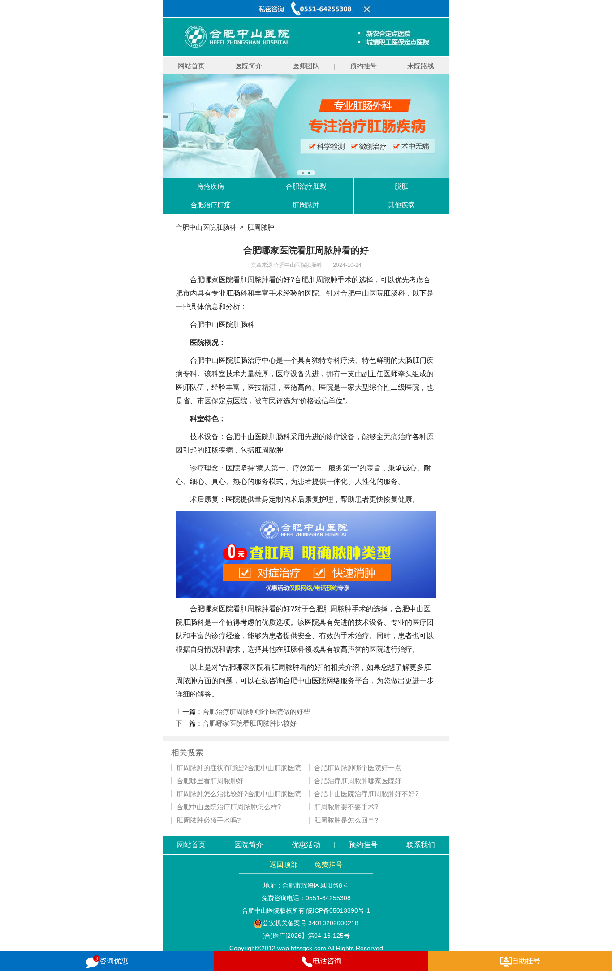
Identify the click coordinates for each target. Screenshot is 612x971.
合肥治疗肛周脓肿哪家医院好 (357, 780)
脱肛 (401, 186)
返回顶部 (283, 864)
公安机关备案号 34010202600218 (310, 923)
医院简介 (248, 66)
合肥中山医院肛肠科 (206, 227)
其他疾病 (401, 205)
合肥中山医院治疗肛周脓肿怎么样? (229, 806)
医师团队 (306, 66)
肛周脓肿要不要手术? (346, 806)
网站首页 (191, 66)
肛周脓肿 (306, 205)
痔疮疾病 (210, 186)
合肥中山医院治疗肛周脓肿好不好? (366, 793)
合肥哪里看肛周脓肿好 (210, 780)
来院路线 (420, 66)
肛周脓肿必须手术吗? (209, 820)
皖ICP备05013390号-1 (338, 910)
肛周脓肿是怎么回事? (346, 820)
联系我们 (420, 845)
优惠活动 (306, 845)
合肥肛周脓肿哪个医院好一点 (357, 767)
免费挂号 (328, 864)
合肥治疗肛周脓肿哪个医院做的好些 (256, 711)
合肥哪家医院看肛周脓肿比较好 (250, 723)
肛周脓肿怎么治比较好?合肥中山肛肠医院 (239, 793)
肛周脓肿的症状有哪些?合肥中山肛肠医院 (239, 767)
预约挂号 (363, 66)
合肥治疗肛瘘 (210, 205)
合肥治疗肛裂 (306, 186)
